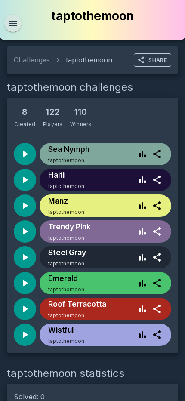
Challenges (32, 60)
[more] (157, 154)
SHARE (157, 59)
